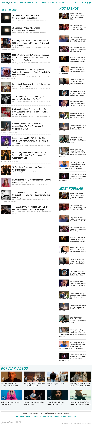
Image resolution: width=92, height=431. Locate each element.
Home (16, 417)
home (16, 2)
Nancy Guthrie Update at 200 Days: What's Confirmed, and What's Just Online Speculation (72, 28)
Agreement (36, 413)
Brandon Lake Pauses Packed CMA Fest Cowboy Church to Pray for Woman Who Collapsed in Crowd (28, 126)
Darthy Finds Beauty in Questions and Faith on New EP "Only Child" (31, 181)
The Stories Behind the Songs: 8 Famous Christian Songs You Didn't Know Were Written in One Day (31, 195)
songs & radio (79, 2)
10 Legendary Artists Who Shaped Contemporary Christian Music (26, 16)
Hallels (6, 3)
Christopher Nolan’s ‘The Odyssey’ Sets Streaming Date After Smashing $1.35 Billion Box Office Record (72, 82)
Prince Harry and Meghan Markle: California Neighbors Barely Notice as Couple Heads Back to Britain (72, 116)
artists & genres (63, 2)
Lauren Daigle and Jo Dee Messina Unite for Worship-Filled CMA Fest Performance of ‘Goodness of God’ (30, 155)
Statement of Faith (52, 413)
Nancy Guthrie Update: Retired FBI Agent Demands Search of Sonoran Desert (78, 39)
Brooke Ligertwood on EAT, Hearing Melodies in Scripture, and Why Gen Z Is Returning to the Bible (30, 141)
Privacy (41, 413)
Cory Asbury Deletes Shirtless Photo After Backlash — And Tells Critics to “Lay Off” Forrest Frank (72, 140)
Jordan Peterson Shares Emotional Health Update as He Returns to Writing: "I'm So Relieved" (72, 104)
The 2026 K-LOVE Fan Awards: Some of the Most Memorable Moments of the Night (30, 208)
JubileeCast (7, 422)
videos (51, 2)
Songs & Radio (72, 417)
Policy (45, 413)
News (22, 417)
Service (30, 413)
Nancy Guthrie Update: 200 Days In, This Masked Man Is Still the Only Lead (78, 49)
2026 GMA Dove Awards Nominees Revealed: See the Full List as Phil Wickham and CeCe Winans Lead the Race (30, 57)
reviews (30, 2)
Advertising (66, 413)
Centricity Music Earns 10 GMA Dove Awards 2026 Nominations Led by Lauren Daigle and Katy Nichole (30, 43)
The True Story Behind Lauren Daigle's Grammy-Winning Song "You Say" (28, 98)
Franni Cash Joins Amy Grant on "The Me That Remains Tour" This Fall (31, 85)
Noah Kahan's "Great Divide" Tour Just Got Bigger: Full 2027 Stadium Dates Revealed (72, 128)
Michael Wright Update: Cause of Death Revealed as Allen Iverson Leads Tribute (77, 16)
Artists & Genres (60, 417)
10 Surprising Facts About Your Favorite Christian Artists (28, 168)
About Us (25, 413)
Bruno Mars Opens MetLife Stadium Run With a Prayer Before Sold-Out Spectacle (77, 59)
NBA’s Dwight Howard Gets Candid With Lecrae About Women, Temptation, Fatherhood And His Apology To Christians (72, 165)
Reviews (29, 417)
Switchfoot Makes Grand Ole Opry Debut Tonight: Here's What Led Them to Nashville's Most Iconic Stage (31, 72)
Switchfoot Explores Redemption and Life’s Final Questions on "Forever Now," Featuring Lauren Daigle (30, 112)
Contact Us (59, 413)
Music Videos (47, 417)
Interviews (37, 417)
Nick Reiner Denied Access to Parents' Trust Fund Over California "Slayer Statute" (78, 93)
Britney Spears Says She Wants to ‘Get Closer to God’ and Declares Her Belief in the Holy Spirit (72, 70)
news (22, 2)
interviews (41, 2)
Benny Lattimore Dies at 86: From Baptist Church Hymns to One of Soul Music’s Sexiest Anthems (72, 177)
